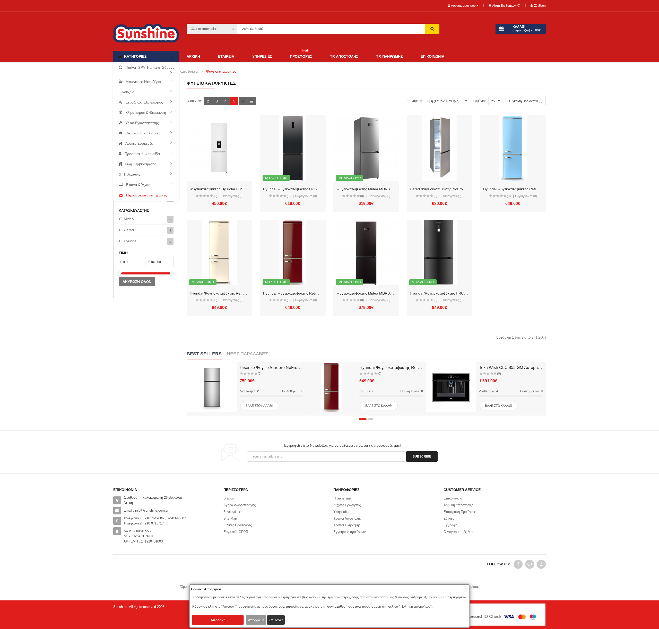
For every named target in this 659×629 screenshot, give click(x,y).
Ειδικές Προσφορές (237, 525)
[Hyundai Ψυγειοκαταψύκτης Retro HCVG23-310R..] (331, 387)
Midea (129, 219)
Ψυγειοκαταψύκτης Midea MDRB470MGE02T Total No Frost (385, 189)
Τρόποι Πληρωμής (346, 525)
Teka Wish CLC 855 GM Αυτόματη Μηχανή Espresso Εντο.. (533, 367)
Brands (228, 498)
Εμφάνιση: (480, 101)
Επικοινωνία (453, 498)
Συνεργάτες (232, 512)
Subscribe (422, 456)
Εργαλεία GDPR (235, 532)
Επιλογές (276, 620)
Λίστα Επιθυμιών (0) (505, 5)
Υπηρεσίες (341, 512)
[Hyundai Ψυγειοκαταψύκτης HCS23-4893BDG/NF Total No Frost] (293, 148)
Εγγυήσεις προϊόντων (349, 532)
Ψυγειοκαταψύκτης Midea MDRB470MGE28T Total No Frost (385, 293)
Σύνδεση (540, 5)
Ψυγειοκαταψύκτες (221, 71)
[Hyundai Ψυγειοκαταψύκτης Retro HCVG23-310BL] (513, 148)
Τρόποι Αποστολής (347, 518)
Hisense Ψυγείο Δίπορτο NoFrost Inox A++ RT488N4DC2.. (293, 367)
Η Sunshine (342, 498)
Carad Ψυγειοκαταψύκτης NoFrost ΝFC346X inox (450, 189)
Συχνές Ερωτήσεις (347, 505)
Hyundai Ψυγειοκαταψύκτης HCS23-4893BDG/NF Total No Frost (315, 189)
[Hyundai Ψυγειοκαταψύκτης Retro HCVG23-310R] (293, 252)
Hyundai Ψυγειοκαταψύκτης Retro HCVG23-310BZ (231, 293)
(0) (215, 196)
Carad (129, 230)
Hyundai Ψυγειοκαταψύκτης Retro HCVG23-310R (303, 293)
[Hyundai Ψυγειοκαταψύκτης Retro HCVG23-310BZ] (219, 252)
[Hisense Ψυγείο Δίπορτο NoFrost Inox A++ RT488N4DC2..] (212, 387)
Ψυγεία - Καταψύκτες (182, 71)
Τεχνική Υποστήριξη (458, 505)
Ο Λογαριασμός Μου (459, 532)
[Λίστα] (243, 101)
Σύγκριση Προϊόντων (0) (525, 101)
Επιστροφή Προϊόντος (460, 512)
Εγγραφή (450, 525)
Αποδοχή (218, 620)
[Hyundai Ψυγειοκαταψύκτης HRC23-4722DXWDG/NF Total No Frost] (439, 252)
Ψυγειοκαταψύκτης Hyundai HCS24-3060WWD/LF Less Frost (240, 189)
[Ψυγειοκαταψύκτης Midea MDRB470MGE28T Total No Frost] (366, 252)
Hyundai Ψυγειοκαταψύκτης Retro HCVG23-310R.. (405, 367)
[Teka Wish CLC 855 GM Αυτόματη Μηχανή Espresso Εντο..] (451, 387)
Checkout (472, 587)
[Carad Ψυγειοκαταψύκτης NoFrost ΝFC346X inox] (439, 148)
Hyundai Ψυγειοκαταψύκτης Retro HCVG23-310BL (524, 189)
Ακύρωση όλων (137, 282)
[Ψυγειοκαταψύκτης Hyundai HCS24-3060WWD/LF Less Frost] (219, 148)
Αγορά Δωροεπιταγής (239, 505)
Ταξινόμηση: (414, 101)
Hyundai (130, 241)
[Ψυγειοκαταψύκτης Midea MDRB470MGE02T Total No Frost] (366, 148)
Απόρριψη (256, 620)
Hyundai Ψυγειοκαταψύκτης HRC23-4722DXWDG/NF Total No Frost (465, 293)
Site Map (230, 518)
